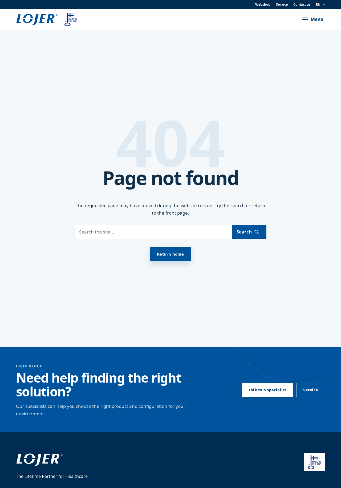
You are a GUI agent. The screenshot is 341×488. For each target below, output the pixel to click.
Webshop (262, 4)
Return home (170, 254)
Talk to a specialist (267, 389)
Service (282, 4)
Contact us (301, 4)
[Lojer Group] (37, 19)
